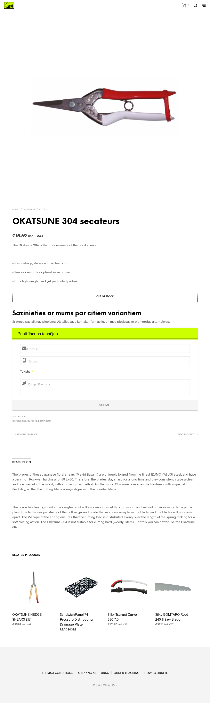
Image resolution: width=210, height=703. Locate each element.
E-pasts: (32, 349)
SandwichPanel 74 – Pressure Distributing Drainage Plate (76, 619)
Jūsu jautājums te (38, 384)
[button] (185, 5)
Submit (105, 405)
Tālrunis (32, 361)
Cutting (43, 209)
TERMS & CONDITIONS (57, 673)
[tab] (37, 334)
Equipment (29, 209)
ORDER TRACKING (126, 673)
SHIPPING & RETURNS (93, 673)
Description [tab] (21, 462)
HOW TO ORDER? (156, 673)
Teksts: (26, 372)
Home (15, 209)
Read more (68, 629)
